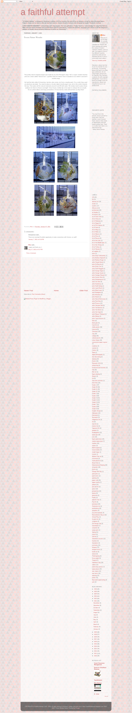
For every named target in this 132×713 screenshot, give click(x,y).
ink (93, 421)
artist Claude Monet (97, 262)
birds (93, 320)
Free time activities (97, 380)
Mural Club (95, 463)
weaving (94, 575)
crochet (94, 348)
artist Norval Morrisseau (98, 299)
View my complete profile (99, 60)
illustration (95, 417)
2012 (95, 651)
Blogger (78, 708)
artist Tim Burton (96, 310)
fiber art (94, 372)
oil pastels (95, 467)
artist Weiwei (95, 316)
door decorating (96, 357)
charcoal (94, 329)
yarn (93, 582)
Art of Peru (95, 236)
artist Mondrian (96, 294)
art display (95, 212)
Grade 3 (94, 395)
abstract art (95, 201)
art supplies (95, 251)
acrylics (94, 206)
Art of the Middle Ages (98, 242)
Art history (95, 214)
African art (95, 208)
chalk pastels (96, 327)
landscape (95, 434)
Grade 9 (94, 408)
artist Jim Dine (96, 281)
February (96, 626)
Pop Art (94, 502)
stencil (94, 534)
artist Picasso (96, 303)
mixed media (95, 450)
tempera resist (96, 549)
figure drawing (96, 374)
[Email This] (55, 227)
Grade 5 (94, 400)
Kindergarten (95, 432)
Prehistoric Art (96, 506)
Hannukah (95, 415)
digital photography (97, 354)
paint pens (95, 473)
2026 (95, 589)
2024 (95, 594)
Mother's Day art (96, 456)
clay (93, 333)
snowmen (94, 528)
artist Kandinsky (96, 284)
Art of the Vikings (97, 245)
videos (94, 564)
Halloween (95, 413)
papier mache (96, 482)
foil (93, 378)
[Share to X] (59, 227)
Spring (94, 532)
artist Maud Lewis (97, 290)
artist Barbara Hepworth (98, 258)
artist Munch (95, 297)
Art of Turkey (95, 247)
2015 (95, 644)
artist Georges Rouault (98, 275)
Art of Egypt (95, 223)
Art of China (95, 219)
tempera (94, 547)
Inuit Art (94, 424)
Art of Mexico (96, 234)
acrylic (94, 203)
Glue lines (95, 382)
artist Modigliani (96, 292)
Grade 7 (94, 404)
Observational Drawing (98, 465)
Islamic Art (95, 426)
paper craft (95, 480)
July (95, 615)
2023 (95, 596)
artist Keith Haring (97, 286)
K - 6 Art (96, 694)
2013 (95, 648)
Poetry (94, 497)
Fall (93, 369)
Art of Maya (95, 229)
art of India (95, 227)
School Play (95, 517)
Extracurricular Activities (99, 367)
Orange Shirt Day (97, 471)
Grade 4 (94, 398)
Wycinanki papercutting (98, 580)
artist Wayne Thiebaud (98, 314)
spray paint (95, 530)
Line (93, 437)
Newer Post (28, 291)
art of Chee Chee (97, 216)
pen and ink (95, 486)
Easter (94, 361)
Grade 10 (94, 387)
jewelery (94, 430)
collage (94, 336)
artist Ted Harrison (97, 307)
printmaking (95, 508)
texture (94, 554)
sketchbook (95, 525)
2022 (95, 598)
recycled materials (97, 512)
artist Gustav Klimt (97, 277)
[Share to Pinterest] (62, 227)
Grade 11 (94, 389)
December (97, 603)
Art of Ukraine (96, 249)
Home (56, 291)
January (96, 629)
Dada (93, 352)
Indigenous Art (96, 419)
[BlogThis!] (57, 227)
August (96, 612)
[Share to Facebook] (61, 227)
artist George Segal (97, 271)
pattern (94, 484)
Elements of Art (96, 363)
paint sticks (95, 476)
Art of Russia (95, 238)
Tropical (94, 560)
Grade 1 (94, 385)
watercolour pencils (97, 567)
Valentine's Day (96, 562)
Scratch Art (95, 519)
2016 (95, 641)
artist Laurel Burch (97, 288)
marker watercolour (97, 441)
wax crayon (95, 571)
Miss (29, 245)
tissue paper (95, 558)
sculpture (94, 521)
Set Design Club (96, 523)
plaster (94, 493)
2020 (95, 632)
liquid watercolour (97, 439)
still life (94, 536)
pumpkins (95, 510)
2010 (95, 656)
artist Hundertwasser (98, 279)
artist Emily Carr (96, 266)
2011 (95, 653)
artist (93, 253)
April (95, 622)
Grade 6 (94, 402)
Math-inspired (96, 447)
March (95, 624)
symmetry (95, 545)
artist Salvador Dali (97, 305)
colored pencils (96, 338)
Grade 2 (94, 393)
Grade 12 (94, 391)
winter (93, 577)
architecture (95, 210)
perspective (95, 491)
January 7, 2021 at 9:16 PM (36, 239)
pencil (93, 489)
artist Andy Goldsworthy (98, 255)
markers (94, 443)
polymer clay (95, 499)
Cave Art (94, 325)
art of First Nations (97, 225)
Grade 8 (94, 406)
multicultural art (96, 460)
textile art (94, 551)
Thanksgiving (96, 556)
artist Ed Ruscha (96, 264)
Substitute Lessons (97, 538)
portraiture (95, 504)
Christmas (95, 331)
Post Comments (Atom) (38, 294)
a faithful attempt (53, 12)
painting (94, 478)
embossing (95, 365)
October (96, 607)
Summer (94, 541)
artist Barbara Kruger (98, 260)
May (95, 619)
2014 (95, 646)
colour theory (95, 340)
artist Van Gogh (96, 312)
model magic (95, 452)
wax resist (95, 573)
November (97, 605)
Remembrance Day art (98, 515)
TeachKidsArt (98, 680)
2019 (95, 634)
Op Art (94, 469)
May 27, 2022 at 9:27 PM (35, 249)
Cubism (94, 350)
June (95, 617)
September (97, 610)
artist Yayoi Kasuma (97, 318)
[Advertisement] (56, 273)
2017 (95, 639)
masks (94, 445)
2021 (95, 601)
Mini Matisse (98, 683)
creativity (94, 346)
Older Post (84, 291)
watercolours (95, 569)
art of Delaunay (96, 221)
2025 (95, 591)
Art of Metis (95, 232)
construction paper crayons (99, 342)
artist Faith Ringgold (97, 268)
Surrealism (95, 543)
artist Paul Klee (96, 301)
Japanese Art (95, 428)
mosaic (94, 454)
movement (95, 458)
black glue (95, 323)
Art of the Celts (96, 240)
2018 (95, 637)
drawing (94, 359)
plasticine (94, 495)
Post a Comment (31, 253)
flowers (94, 376)
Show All (106, 696)
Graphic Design (96, 411)
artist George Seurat (97, 273)
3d (92, 199)
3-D (93, 197)
